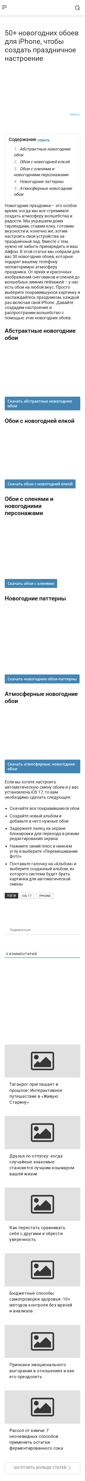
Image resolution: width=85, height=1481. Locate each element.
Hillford (75, 114)
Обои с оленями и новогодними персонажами (41, 171)
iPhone (45, 896)
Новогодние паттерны (42, 181)
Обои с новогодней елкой (44, 161)
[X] (53, 126)
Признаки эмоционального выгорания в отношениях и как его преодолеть (41, 1370)
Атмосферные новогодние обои (43, 191)
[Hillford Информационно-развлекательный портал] (39, 7)
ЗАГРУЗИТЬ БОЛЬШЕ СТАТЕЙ (39, 1467)
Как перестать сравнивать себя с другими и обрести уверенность (37, 1233)
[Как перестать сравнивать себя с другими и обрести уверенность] (42, 1204)
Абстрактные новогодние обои (42, 151)
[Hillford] (64, 114)
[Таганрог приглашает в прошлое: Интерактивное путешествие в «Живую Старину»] (42, 1061)
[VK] (9, 126)
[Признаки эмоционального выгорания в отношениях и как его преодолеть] (42, 1341)
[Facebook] (31, 126)
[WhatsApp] (42, 126)
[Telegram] (20, 126)
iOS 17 (26, 896)
